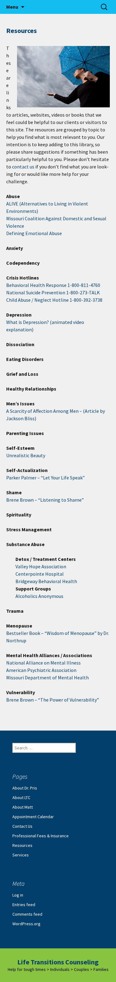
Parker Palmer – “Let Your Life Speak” (45, 477)
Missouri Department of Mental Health (47, 677)
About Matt (22, 807)
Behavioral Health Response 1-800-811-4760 (53, 285)
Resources (22, 845)
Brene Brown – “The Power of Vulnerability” (52, 700)
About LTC (21, 797)
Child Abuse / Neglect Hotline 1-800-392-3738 (54, 300)
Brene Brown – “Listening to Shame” (45, 500)
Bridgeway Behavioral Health (46, 581)
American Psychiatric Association (41, 670)
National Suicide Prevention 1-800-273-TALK (53, 292)
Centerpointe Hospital (39, 574)
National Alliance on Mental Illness (43, 663)
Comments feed (27, 914)
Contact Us (22, 826)
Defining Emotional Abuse (34, 233)
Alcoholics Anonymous (39, 596)
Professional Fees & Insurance (40, 836)
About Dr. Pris (24, 788)
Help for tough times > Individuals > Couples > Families (58, 969)
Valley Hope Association (40, 566)
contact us (23, 167)
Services (20, 855)
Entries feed (23, 904)
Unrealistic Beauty (25, 455)
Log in (17, 895)
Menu (12, 7)
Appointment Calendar (33, 816)
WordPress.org (26, 923)
